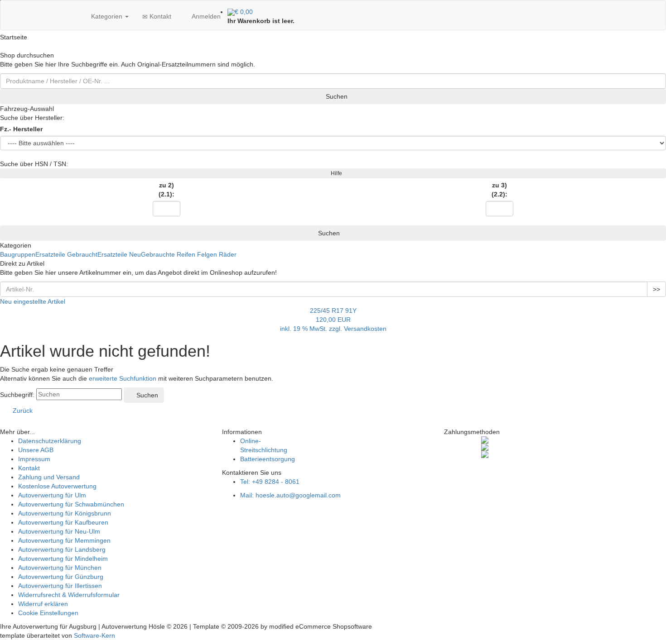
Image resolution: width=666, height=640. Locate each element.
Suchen (335, 96)
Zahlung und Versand (49, 477)
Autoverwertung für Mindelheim (63, 558)
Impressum (34, 459)
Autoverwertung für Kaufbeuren (63, 522)
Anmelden (205, 16)
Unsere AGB (35, 450)
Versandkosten (365, 328)
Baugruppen (17, 254)
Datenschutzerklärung (49, 440)
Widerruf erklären (43, 603)
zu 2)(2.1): (166, 189)
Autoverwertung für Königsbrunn (64, 513)
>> (656, 289)
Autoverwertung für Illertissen (60, 585)
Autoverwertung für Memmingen (64, 540)
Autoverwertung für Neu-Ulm (59, 531)
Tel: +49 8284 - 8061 (269, 481)
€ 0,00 (244, 11)
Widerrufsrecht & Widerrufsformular (69, 594)
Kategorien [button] (106, 16)
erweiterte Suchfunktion (122, 378)
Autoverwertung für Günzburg (60, 576)
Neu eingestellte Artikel (32, 301)
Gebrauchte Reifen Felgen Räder (188, 254)
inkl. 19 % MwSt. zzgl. (312, 328)
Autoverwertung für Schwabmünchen (71, 504)
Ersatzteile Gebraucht (66, 254)
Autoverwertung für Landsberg (62, 549)
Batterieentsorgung (267, 459)
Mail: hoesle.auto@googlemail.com (290, 495)
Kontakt (159, 16)
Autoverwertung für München (59, 567)
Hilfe (335, 173)
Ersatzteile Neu (119, 254)
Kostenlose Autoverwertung (57, 486)
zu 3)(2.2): (499, 189)
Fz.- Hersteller (21, 129)
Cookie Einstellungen (48, 612)
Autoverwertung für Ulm (52, 495)
